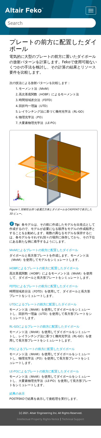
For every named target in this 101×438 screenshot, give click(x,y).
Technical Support (73, 419)
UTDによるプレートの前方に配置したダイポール (43, 304)
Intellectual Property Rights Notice (38, 419)
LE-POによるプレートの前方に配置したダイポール (44, 371)
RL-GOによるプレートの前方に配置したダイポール (44, 326)
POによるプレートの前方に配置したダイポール (42, 349)
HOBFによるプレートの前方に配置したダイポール (44, 268)
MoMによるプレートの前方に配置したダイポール (43, 250)
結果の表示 (17, 393)
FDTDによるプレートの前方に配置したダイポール (43, 286)
